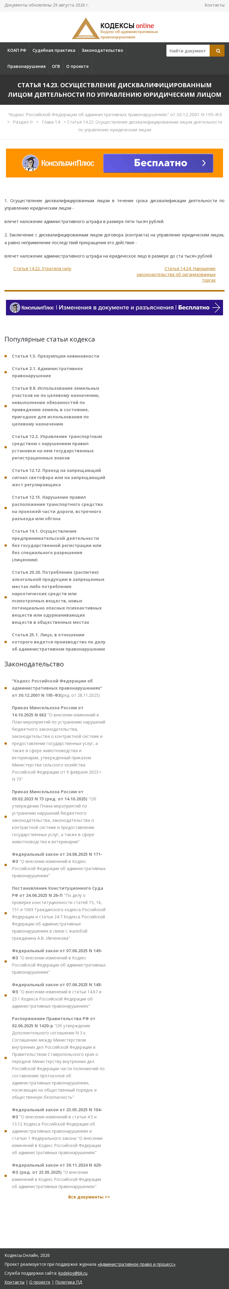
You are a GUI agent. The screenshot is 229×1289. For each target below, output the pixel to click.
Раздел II (23, 122)
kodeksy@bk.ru (72, 1273)
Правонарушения (26, 66)
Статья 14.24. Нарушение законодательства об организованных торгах (176, 274)
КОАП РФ (16, 50)
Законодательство (102, 50)
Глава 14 (51, 122)
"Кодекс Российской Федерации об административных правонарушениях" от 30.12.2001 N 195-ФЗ (114, 114)
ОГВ (56, 66)
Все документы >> (89, 1197)
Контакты (215, 5)
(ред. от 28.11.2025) (57, 688)
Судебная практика (54, 50)
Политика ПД (68, 1282)
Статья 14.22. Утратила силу (42, 268)
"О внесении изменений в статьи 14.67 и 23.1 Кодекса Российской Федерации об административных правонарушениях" (57, 995)
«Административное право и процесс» (136, 1264)
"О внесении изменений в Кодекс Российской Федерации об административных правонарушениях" (59, 864)
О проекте (77, 66)
